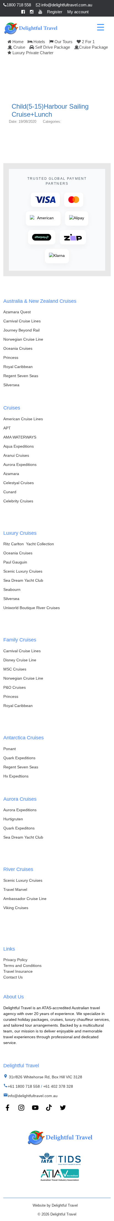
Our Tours (62, 41)
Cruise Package (93, 47)
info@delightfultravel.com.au (66, 4)
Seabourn (11, 589)
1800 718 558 (19, 4)
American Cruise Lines (23, 419)
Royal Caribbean (18, 366)
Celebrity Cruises (18, 501)
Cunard (9, 492)
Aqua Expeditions (18, 446)
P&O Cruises (14, 687)
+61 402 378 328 (58, 1086)
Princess (10, 357)
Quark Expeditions (19, 758)
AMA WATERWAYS (19, 437)
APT (7, 428)
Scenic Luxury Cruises (22, 571)
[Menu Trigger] (100, 27)
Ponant (9, 749)
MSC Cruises (14, 669)
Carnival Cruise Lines (22, 321)
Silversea (11, 385)
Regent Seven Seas (20, 376)
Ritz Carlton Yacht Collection (28, 544)
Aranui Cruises (16, 455)
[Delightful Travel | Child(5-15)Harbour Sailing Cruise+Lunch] (30, 28)
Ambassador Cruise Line (24, 898)
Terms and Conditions (22, 965)
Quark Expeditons (19, 828)
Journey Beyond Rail (21, 330)
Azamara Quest (17, 312)
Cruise (18, 47)
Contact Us (13, 977)
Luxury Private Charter (32, 52)
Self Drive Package (52, 47)
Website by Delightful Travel (55, 1205)
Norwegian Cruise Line (23, 339)
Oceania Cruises (17, 348)
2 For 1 (88, 41)
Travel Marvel (15, 889)
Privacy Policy (15, 960)
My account (78, 11)
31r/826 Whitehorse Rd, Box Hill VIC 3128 (45, 1077)
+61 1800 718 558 (24, 1086)
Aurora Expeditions (20, 464)
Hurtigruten (13, 819)
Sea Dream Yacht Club (23, 580)
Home (17, 41)
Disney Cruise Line (19, 660)
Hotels (38, 41)
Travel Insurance (18, 971)
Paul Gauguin (15, 562)
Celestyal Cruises (18, 483)
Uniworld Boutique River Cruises (31, 608)
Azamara (11, 473)
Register (54, 11)
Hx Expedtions (15, 776)
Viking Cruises (15, 908)
